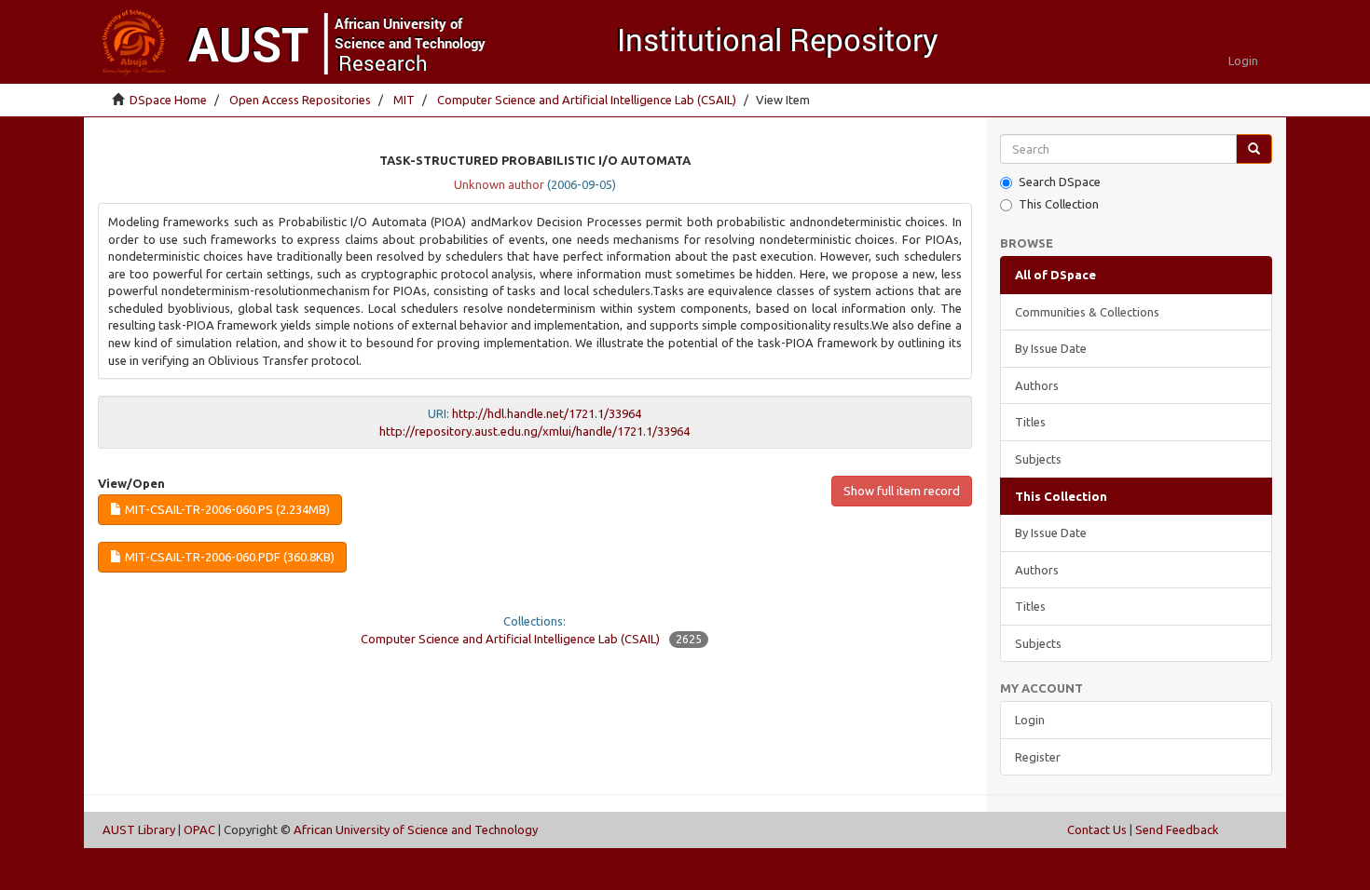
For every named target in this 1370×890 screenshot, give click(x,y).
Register (1038, 756)
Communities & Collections (1087, 311)
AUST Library (139, 829)
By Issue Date (1051, 348)
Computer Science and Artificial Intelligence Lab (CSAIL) (586, 99)
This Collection (1059, 203)
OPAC (199, 829)
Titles (1030, 421)
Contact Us (1097, 829)
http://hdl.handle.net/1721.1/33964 (546, 413)
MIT (404, 99)
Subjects (1038, 458)
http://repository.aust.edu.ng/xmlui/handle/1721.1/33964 (534, 431)
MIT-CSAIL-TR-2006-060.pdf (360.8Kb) (228, 556)
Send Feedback (1177, 829)
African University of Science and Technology (416, 829)
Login (1030, 719)
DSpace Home (168, 99)
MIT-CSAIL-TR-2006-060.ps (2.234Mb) (226, 509)
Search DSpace (1060, 181)
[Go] (1254, 149)
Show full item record (901, 490)
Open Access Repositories (300, 99)
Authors (1037, 385)
